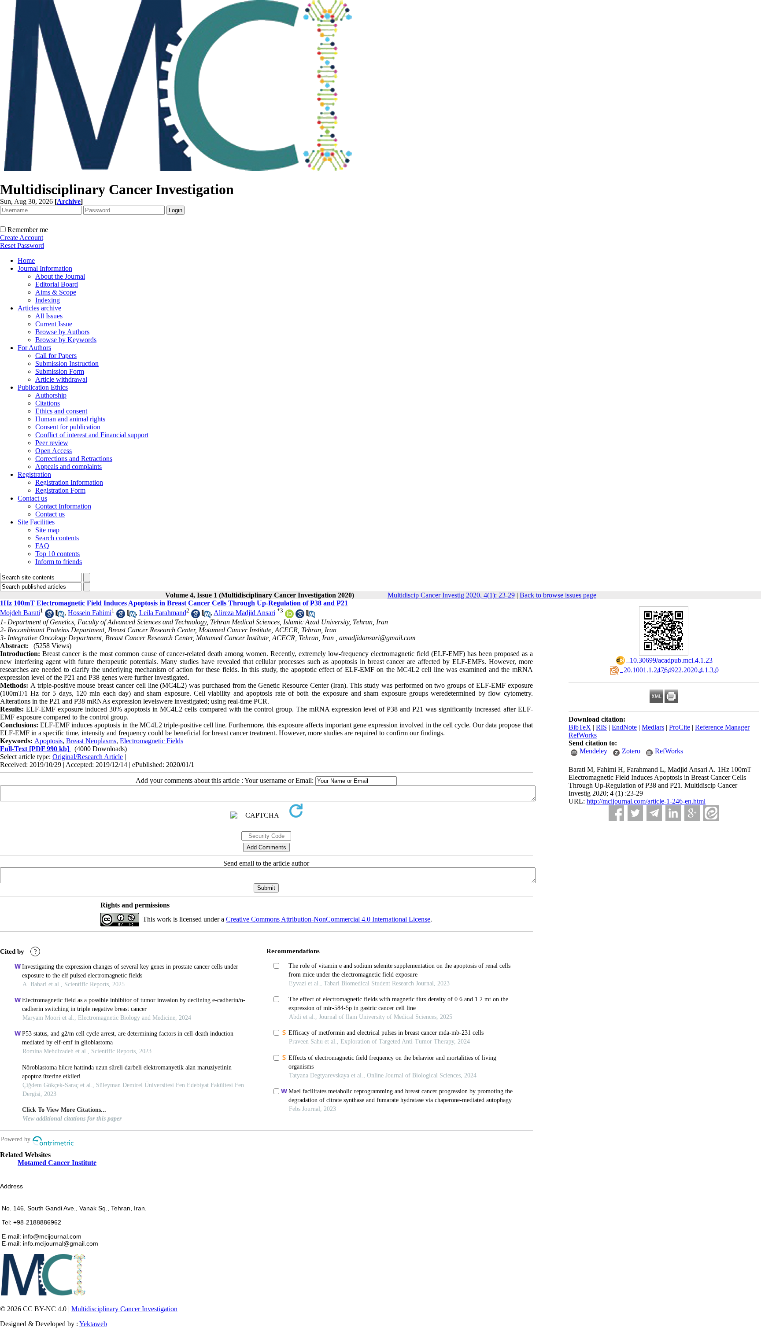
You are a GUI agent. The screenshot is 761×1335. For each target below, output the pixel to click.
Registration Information (69, 482)
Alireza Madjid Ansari (244, 612)
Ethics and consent (61, 411)
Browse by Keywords (65, 339)
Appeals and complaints (68, 466)
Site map (47, 530)
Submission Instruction (67, 363)
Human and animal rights (70, 419)
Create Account (21, 237)
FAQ (42, 545)
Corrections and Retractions (73, 458)
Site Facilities (36, 522)
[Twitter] (635, 813)
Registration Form (60, 490)
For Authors (34, 347)
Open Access (53, 450)
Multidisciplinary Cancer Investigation (124, 1309)
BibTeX (580, 727)
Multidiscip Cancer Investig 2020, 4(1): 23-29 (451, 595)
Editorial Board (56, 284)
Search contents (57, 538)
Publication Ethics (43, 387)
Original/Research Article (87, 756)
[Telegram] (654, 813)
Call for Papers (56, 355)
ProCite (679, 727)
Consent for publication (67, 427)
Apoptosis (48, 741)
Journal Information (45, 268)
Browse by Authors (62, 332)
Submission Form (59, 371)
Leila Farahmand (162, 612)
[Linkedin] (673, 813)
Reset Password (22, 245)
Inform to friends (58, 561)
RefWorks (583, 735)
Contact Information (63, 506)
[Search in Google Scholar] (49, 616)
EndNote (624, 727)
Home (26, 260)
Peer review (51, 442)
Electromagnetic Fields (151, 741)
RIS (601, 727)
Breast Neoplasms (91, 741)
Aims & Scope (55, 292)
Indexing (47, 300)
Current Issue (53, 324)
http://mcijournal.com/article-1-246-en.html (646, 801)
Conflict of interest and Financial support (91, 435)
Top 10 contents (57, 553)
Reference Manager (722, 727)
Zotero (631, 751)
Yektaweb (93, 1324)
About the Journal (60, 276)
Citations (47, 403)
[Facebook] (616, 813)
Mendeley (593, 751)
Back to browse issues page (558, 595)
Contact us (32, 498)
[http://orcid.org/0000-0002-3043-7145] (289, 616)
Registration (34, 474)
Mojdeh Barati (20, 612)
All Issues (49, 316)
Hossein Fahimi (89, 612)
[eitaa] (711, 813)
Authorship (50, 395)
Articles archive (39, 308)
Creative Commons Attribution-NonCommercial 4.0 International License (328, 919)
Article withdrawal (61, 379)
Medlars (653, 727)
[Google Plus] (692, 813)
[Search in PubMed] (59, 616)
